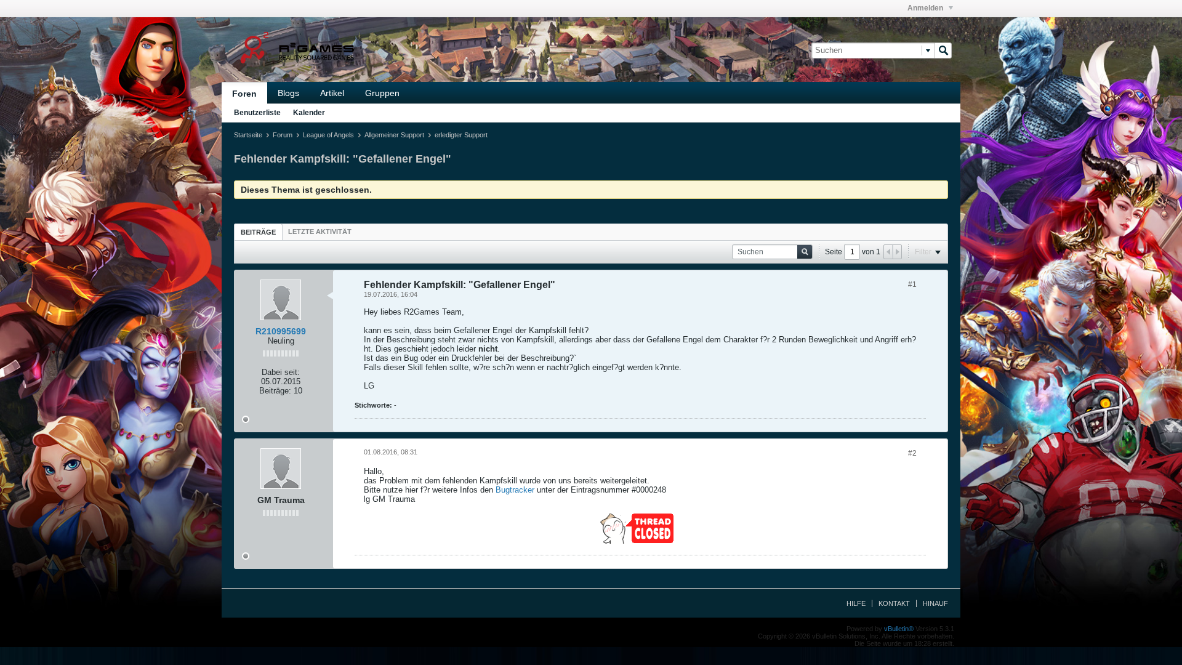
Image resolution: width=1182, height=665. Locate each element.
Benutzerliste (257, 112)
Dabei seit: (281, 372)
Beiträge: (275, 390)
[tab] (258, 232)
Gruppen (382, 93)
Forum (282, 135)
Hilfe (856, 603)
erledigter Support (461, 135)
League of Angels (328, 135)
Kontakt (894, 603)
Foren (244, 94)
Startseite (248, 135)
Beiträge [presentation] (258, 232)
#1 (912, 284)
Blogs (288, 93)
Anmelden (926, 8)
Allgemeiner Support (394, 135)
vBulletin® (899, 628)
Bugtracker (515, 489)
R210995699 (280, 331)
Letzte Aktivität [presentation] (320, 231)
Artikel (332, 93)
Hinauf (935, 603)
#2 (912, 453)
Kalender (309, 112)
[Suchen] (943, 50)
